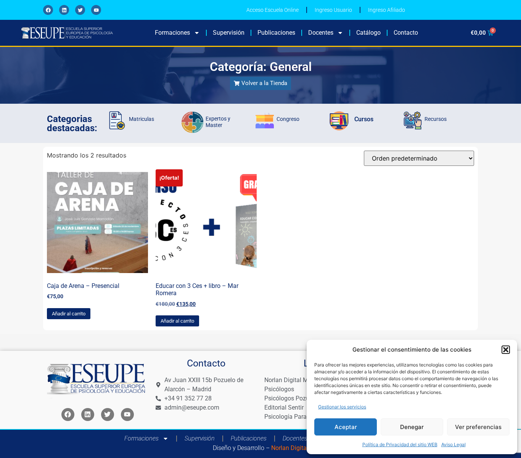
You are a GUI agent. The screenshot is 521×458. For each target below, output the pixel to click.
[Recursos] (413, 120)
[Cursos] (339, 120)
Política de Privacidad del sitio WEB (399, 444)
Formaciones (172, 32)
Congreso (288, 119)
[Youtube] (96, 10)
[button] (506, 350)
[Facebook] (48, 10)
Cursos (363, 119)
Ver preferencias (478, 427)
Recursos (436, 119)
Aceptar (345, 427)
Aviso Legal (453, 444)
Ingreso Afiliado (386, 10)
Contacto (406, 32)
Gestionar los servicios (342, 407)
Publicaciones (276, 32)
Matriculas (141, 119)
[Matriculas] (117, 120)
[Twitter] (80, 10)
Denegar (412, 427)
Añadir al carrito (68, 314)
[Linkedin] (64, 10)
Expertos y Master (218, 122)
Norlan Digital (289, 448)
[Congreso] (265, 120)
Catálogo (368, 32)
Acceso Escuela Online (272, 10)
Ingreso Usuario (333, 10)
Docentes (320, 32)
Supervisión (228, 32)
